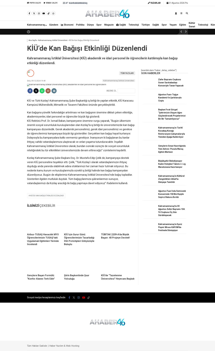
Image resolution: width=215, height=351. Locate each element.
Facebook (197, 181)
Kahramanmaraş (36, 24)
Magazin (185, 102)
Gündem (185, 73)
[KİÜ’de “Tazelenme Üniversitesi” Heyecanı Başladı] (118, 261)
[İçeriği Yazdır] (54, 90)
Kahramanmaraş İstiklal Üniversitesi (118, 80)
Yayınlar (187, 59)
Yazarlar (188, 34)
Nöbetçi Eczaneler (192, 126)
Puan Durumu (190, 150)
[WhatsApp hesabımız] (53, 13)
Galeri (187, 22)
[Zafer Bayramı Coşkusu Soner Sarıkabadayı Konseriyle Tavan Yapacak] (148, 86)
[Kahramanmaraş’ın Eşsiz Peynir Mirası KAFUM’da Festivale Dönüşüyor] (148, 230)
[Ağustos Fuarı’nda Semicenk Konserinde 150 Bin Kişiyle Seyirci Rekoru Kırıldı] (148, 197)
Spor (183, 96)
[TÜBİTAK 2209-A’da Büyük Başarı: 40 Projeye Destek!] (118, 220)
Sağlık (184, 108)
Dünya (184, 90)
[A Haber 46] (107, 18)
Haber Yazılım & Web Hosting (64, 345)
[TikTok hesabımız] (49, 13)
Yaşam (173, 24)
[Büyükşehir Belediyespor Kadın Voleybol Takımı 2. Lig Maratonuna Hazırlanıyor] (148, 167)
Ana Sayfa (189, 16)
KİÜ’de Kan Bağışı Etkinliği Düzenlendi (47, 196)
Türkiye (145, 24)
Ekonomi (185, 79)
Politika (184, 84)
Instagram (198, 198)
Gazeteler (188, 144)
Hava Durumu (189, 132)
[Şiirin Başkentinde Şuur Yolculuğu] (81, 261)
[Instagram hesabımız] (39, 13)
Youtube (198, 206)
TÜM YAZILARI (127, 73)
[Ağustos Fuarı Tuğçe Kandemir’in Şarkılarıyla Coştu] (148, 101)
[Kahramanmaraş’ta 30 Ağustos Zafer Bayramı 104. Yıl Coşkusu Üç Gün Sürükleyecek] (148, 212)
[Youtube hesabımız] (44, 13)
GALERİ (35, 3)
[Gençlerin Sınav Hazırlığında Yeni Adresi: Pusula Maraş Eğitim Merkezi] (148, 152)
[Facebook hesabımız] (29, 13)
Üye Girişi (188, 47)
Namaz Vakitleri (192, 138)
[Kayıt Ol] (176, 13)
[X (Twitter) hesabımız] (197, 190)
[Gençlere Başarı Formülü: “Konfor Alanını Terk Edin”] (44, 261)
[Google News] (126, 91)
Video (186, 28)
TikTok (198, 214)
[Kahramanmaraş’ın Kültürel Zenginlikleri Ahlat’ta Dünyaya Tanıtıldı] (148, 182)
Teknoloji (185, 114)
